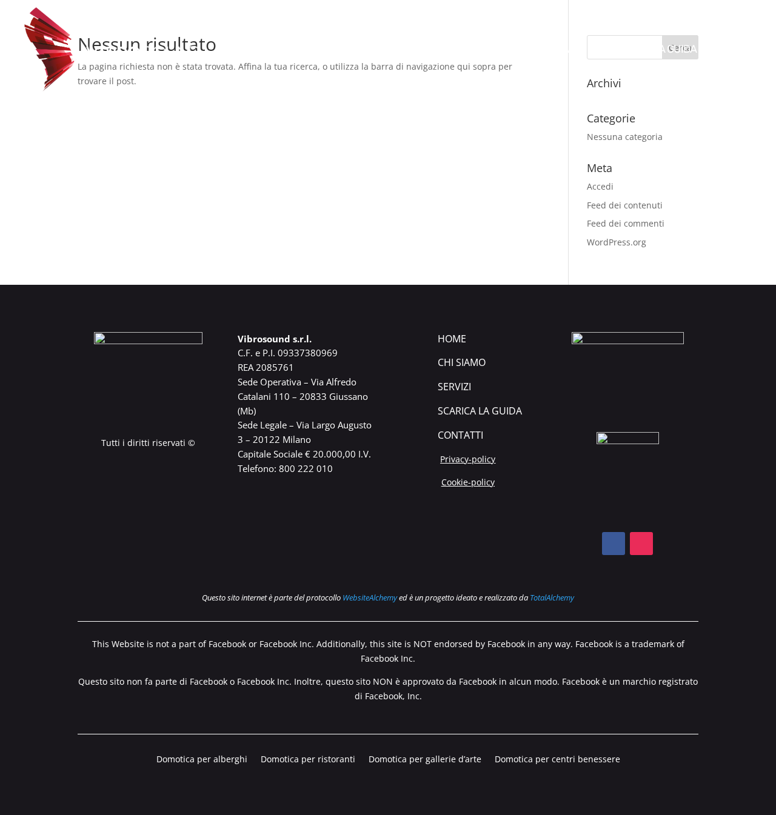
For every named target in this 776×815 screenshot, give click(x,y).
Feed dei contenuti (625, 205)
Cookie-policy (468, 482)
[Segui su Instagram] (641, 543)
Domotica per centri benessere (557, 760)
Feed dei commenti (625, 223)
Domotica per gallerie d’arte (425, 760)
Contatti (734, 50)
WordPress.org (616, 242)
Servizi (454, 386)
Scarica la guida (653, 50)
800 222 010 (306, 468)
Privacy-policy (467, 459)
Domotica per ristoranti (308, 760)
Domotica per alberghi (201, 760)
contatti (460, 435)
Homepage (440, 50)
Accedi (600, 186)
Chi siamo (506, 50)
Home (452, 338)
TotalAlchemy (552, 597)
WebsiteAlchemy (370, 597)
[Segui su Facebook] (613, 543)
